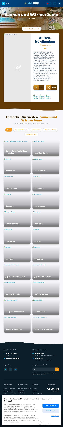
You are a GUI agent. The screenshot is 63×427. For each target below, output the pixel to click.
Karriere (34, 391)
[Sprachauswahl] (49, 3)
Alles (8, 130)
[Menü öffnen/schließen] (6, 3)
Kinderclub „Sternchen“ (21, 391)
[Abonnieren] (57, 369)
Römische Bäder (50, 130)
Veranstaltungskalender (24, 388)
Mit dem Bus (39, 358)
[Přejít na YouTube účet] (15, 369)
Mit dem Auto (39, 353)
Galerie (6, 393)
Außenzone (36, 130)
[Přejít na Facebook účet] (5, 369)
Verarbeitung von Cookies (11, 417)
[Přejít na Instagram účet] (10, 369)
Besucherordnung (37, 393)
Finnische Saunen (21, 130)
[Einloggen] (59, 3)
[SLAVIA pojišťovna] (53, 389)
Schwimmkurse (22, 395)
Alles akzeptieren (50, 405)
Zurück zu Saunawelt (32, 29)
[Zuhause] (31, 3)
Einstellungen (50, 411)
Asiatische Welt (31, 134)
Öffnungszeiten (8, 391)
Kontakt (34, 388)
